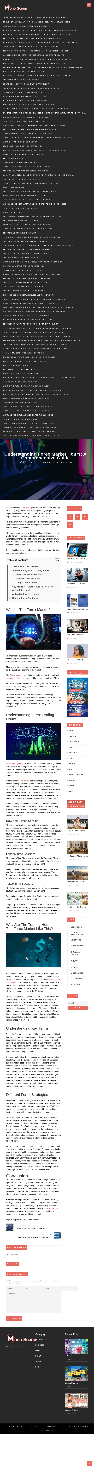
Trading (71, 736)
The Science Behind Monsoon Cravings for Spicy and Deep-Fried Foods (38, 34)
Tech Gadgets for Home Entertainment (22, 146)
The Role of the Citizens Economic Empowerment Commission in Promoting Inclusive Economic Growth (45, 340)
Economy (72, 780)
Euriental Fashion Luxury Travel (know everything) (29, 431)
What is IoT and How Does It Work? (20, 142)
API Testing (76, 984)
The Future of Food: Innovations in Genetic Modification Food (34, 63)
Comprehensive (18, 1220)
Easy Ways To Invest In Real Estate (20, 369)
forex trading (26, 508)
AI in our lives (75, 961)
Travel (71, 731)
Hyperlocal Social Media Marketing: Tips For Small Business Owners (37, 328)
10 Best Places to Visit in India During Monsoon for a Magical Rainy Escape (40, 43)
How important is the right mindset (21, 419)
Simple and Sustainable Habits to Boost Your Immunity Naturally (35, 18)
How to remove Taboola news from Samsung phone (28, 407)
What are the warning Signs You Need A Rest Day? (28, 229)
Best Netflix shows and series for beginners (26, 283)
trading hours (23, 781)
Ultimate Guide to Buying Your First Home (24, 270)
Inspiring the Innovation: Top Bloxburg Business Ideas (30, 427)
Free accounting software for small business (26, 278)
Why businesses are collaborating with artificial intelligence (35, 125)
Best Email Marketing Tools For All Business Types (28, 241)
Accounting (76, 927)
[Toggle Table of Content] (56, 560)
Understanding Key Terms (25, 594)
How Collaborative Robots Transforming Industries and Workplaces (38, 307)
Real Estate (68, 462)
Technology (75, 714)
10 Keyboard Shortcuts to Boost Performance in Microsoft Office (36, 76)
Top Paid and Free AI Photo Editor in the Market (27, 171)
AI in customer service (75, 952)
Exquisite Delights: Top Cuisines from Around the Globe (31, 88)
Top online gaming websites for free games (25, 72)
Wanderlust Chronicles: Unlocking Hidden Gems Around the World (37, 59)
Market (36, 1220)
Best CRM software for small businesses (24, 291)
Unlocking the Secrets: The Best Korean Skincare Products (33, 55)
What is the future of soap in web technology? (27, 386)
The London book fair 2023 (16, 365)
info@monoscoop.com (18, 1346)
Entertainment (75, 774)
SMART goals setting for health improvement (26, 84)
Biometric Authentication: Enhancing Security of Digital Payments (36, 336)
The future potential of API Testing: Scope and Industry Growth (35, 394)
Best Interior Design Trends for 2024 (22, 80)
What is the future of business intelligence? (26, 411)
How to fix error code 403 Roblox (20, 208)
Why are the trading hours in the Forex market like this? (33, 588)
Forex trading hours (14, 764)
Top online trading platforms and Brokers (24, 361)
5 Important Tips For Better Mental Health (24, 374)
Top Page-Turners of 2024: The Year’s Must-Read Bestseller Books (36, 51)
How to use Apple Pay (13, 187)
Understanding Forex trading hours (30, 570)
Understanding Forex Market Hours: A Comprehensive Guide (33, 332)
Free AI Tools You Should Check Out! (21, 179)
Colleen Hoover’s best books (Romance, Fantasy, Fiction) (31, 436)
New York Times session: (29, 574)
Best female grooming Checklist (19, 233)
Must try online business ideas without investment (29, 303)
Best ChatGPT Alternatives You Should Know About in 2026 (32, 38)
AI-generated (77, 973)
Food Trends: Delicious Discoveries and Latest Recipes (31, 47)
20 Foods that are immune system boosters (24, 96)
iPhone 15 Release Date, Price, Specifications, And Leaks (31, 183)
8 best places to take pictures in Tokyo (23, 287)
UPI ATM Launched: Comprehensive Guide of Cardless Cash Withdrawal (38, 175)
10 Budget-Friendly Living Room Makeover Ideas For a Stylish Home (36, 22)
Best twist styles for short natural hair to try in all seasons (35, 345)
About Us (72, 1426)
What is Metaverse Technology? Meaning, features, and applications (37, 138)
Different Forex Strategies (25, 598)
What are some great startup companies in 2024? (27, 117)
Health (71, 758)
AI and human (77, 945)
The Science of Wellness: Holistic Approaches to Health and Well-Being (39, 378)
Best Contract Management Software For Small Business (32, 216)
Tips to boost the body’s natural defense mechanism (29, 105)
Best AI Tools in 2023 (13, 158)
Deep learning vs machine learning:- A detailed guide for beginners (37, 109)
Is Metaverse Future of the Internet (21, 403)
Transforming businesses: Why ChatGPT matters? (28, 320)
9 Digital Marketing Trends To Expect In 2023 (25, 266)
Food (70, 769)
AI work (74, 967)
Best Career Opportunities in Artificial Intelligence (29, 192)
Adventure (76, 940)
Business (72, 785)
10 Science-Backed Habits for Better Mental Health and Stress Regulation (40, 30)
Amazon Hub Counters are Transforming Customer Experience (34, 299)
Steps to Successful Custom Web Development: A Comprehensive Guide (38, 245)
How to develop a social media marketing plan (26, 398)
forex (43, 550)
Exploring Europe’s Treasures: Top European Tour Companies (34, 311)
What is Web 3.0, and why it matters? (21, 163)
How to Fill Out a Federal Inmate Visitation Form (27, 200)
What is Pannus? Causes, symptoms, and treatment (28, 134)
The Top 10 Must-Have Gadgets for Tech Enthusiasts (29, 357)
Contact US (83, 1426)
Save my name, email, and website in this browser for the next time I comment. (34, 1282)
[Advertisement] (47, 1451)
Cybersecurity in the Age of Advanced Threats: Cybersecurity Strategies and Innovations (45, 113)
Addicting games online (77, 933)
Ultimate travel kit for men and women (22, 92)
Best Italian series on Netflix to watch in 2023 (26, 254)
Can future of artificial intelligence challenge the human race (36, 349)
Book (70, 791)
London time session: (28, 579)
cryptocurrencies (13, 678)
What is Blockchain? (13, 212)
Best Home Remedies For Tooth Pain (20, 220)
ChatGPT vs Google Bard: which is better (23, 121)
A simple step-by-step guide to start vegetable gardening (32, 274)
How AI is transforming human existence (23, 353)
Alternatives (77, 979)
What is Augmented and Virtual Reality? (23, 154)
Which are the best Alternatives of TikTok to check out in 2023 (34, 204)
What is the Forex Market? (25, 566)
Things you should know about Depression (24, 196)
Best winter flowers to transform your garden (27, 249)
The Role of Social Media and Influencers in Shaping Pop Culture (36, 150)
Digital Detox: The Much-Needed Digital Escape (26, 26)
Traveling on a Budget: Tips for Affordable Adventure (30, 129)
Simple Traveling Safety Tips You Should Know (26, 225)
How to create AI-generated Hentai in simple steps (28, 423)
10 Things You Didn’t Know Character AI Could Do (28, 100)
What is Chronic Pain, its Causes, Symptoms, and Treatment (32, 262)
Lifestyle (72, 753)
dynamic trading (51, 1208)
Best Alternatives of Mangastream (20, 258)
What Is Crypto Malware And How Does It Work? (26, 167)
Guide (29, 1220)
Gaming (71, 764)
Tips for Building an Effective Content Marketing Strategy (33, 390)
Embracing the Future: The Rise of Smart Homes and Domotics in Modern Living (42, 67)
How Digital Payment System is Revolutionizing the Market (32, 237)
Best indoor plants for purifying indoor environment (30, 324)
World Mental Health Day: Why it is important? (26, 316)
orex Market (16, 675)
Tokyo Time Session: (27, 583)
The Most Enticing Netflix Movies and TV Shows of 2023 (30, 295)
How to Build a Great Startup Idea (20, 382)
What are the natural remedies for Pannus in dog (28, 415)
